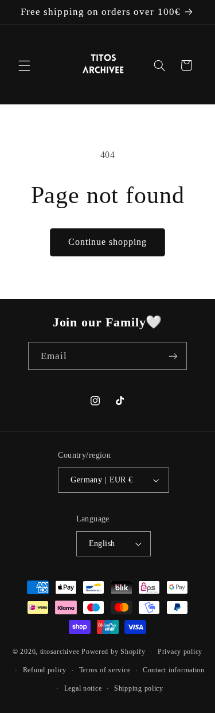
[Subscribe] (173, 356)
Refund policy (45, 670)
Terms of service (105, 670)
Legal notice (83, 688)
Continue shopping (107, 242)
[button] (24, 65)
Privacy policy (180, 651)
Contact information (174, 670)
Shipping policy (138, 688)
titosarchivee (60, 651)
